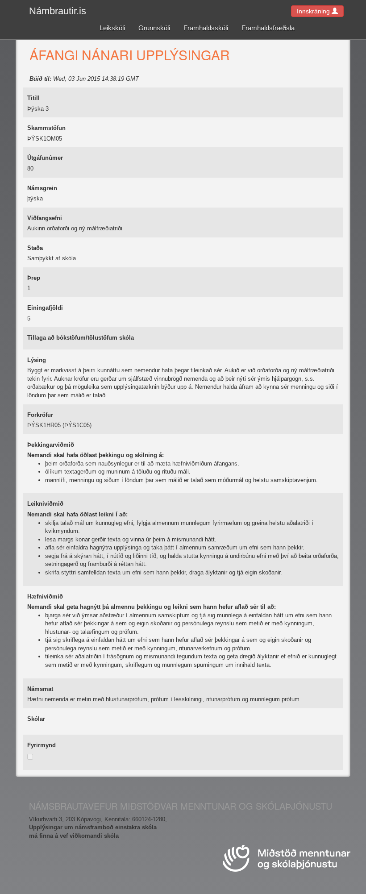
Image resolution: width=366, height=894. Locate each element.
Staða (35, 248)
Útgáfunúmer (45, 157)
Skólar (36, 718)
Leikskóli (112, 28)
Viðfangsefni (44, 218)
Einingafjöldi (45, 307)
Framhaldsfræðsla (268, 28)
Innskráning (314, 11)
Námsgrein (42, 188)
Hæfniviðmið (45, 596)
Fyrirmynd (41, 745)
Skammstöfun (46, 128)
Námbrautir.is (57, 11)
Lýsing (36, 360)
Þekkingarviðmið (50, 444)
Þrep (33, 277)
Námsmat (40, 689)
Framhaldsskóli (205, 28)
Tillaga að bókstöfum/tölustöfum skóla (80, 337)
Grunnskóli (154, 28)
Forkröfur (40, 415)
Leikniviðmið (45, 503)
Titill (33, 98)
